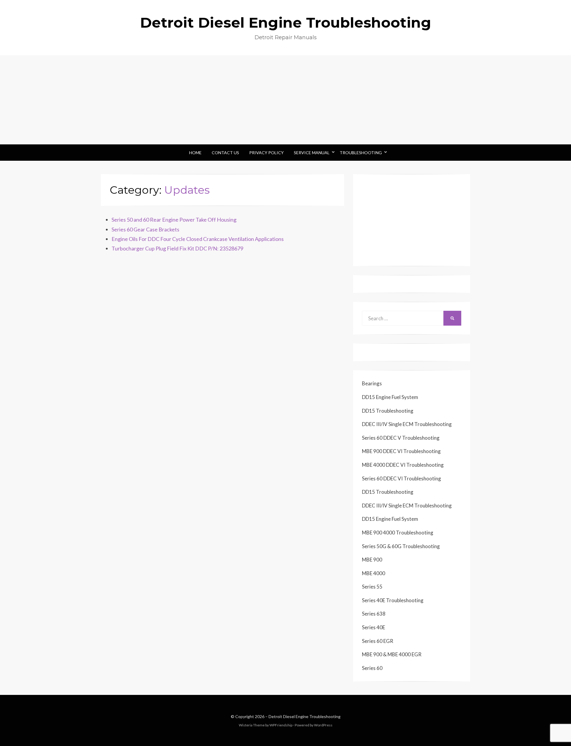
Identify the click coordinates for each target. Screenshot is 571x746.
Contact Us (225, 152)
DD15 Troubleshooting (387, 411)
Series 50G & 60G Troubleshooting (401, 546)
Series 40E (373, 627)
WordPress (323, 725)
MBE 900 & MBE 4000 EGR (391, 654)
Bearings (372, 383)
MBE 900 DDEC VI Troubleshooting (401, 451)
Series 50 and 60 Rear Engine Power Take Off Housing (174, 219)
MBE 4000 (373, 573)
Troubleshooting (361, 152)
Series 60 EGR (377, 641)
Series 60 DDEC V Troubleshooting (401, 438)
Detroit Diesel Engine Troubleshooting (285, 22)
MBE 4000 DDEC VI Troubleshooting (403, 465)
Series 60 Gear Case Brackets (145, 229)
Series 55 (372, 586)
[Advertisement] (285, 99)
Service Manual (312, 152)
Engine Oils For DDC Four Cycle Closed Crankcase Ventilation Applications (198, 239)
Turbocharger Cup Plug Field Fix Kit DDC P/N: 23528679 (177, 248)
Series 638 (373, 614)
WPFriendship (280, 725)
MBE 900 (372, 559)
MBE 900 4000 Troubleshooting (397, 532)
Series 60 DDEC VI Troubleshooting (401, 478)
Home (195, 152)
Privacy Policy (266, 152)
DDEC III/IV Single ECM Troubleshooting (407, 424)
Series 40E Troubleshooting (392, 600)
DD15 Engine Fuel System (390, 397)
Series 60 (372, 668)
